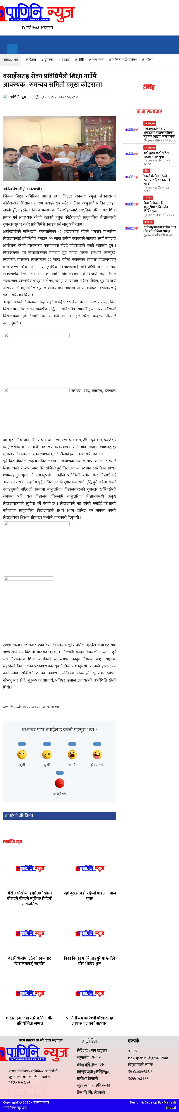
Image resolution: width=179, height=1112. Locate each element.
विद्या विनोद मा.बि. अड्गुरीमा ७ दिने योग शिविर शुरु (89, 961)
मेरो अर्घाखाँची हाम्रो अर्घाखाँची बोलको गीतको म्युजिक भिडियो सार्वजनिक (29, 898)
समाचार (148, 198)
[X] (30, 1091)
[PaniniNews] (32, 12)
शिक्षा (147, 171)
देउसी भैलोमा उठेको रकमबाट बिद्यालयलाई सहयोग (29, 961)
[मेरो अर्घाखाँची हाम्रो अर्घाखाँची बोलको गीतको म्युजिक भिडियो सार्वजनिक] (29, 868)
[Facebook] (20, 1091)
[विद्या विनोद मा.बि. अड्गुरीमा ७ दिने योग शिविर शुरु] (89, 933)
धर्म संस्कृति (150, 123)
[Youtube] (39, 1091)
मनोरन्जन (149, 222)
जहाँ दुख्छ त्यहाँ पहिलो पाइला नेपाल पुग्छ (89, 896)
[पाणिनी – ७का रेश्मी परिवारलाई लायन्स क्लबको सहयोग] (89, 993)
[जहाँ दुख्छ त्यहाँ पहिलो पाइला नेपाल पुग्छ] (89, 868)
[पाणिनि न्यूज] (6, 97)
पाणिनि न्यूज (18, 97)
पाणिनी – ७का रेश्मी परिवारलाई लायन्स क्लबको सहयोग (89, 1021)
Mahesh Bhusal (170, 1105)
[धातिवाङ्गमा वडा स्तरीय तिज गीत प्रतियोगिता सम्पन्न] (29, 993)
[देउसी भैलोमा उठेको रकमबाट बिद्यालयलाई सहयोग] (29, 933)
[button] (12, 49)
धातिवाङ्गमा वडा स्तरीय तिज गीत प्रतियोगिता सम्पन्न (29, 1021)
